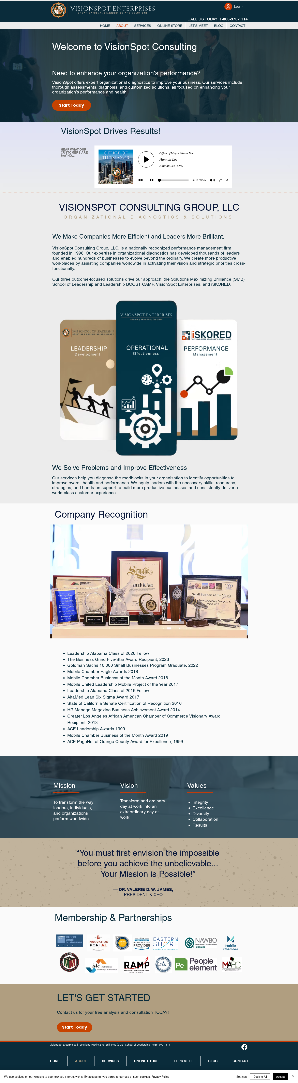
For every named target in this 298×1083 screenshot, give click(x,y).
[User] (228, 6)
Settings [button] (241, 1077)
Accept (280, 1077)
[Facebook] (244, 1047)
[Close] (293, 1076)
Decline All (260, 1077)
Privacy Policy (160, 1077)
